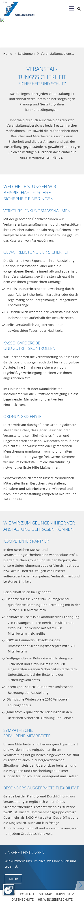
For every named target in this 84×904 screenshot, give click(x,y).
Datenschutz (22, 899)
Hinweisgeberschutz (55, 899)
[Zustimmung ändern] (8, 889)
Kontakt (27, 894)
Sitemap (45, 894)
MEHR (13, 879)
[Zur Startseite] (23, 9)
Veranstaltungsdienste (58, 53)
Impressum (65, 894)
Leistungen (26, 53)
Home (7, 53)
